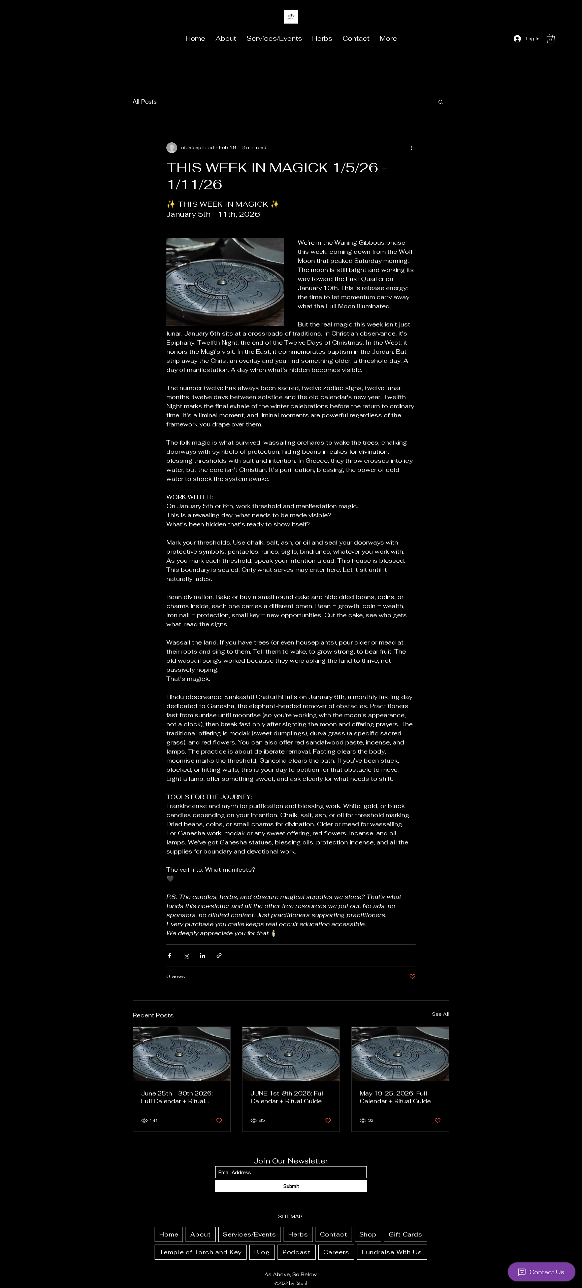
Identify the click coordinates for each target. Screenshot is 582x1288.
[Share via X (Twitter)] (186, 955)
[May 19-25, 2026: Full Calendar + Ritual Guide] (400, 1054)
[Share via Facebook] (169, 955)
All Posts (145, 101)
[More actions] (412, 148)
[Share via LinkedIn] (202, 955)
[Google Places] (501, 38)
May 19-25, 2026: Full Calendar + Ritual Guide (395, 1097)
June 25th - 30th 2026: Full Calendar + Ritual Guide (177, 1097)
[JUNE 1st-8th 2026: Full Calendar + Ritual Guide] (291, 1054)
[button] (551, 38)
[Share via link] (219, 955)
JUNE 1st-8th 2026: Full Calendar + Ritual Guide (288, 1097)
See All (440, 1014)
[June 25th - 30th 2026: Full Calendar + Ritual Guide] (181, 1054)
